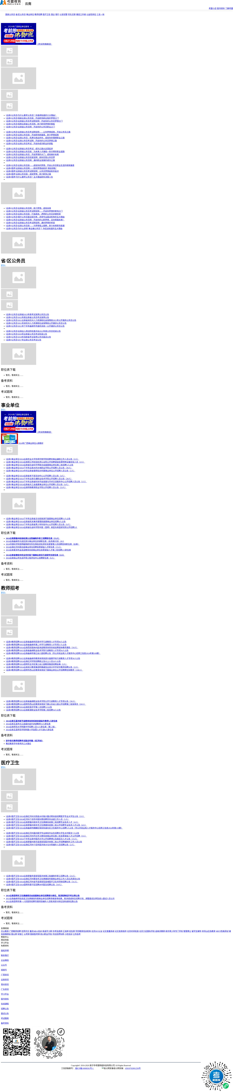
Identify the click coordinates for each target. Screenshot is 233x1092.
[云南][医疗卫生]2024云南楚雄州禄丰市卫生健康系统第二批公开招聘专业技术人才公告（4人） (46, 825)
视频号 (4, 970)
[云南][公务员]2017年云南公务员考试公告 (23, 340)
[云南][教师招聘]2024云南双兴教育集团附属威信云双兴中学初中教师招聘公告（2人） (42, 667)
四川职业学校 (46, 934)
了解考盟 (229, 8)
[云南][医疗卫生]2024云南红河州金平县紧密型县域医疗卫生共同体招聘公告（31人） (42, 882)
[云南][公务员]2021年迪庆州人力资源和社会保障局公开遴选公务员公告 (36, 323)
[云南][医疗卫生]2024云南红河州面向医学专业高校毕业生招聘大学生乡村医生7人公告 (42, 833)
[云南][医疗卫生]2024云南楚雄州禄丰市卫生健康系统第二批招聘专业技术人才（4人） (42, 822)
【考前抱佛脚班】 (44, 44)
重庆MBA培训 (36, 931)
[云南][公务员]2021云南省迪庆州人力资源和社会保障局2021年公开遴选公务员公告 (41, 320)
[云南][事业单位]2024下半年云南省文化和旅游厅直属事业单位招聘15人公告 (38, 519)
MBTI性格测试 (222, 931)
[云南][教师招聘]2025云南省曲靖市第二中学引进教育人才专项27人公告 (36, 645)
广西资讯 (5, 975)
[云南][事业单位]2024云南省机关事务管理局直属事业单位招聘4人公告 (36, 522)
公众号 (4, 965)
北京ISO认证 (96, 931)
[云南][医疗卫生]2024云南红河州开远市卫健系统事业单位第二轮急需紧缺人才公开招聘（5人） (46, 836)
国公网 (14, 934)
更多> (3, 265)
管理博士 (187, 931)
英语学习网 (47, 931)
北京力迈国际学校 (147, 931)
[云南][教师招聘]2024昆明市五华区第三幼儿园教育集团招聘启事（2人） (36, 664)
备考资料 (5, 1023)
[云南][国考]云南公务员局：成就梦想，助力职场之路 (28, 174)
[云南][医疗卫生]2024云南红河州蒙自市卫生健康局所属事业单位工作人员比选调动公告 (43, 879)
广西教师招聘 (15, 931)
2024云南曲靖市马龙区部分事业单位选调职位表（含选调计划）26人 (35, 541)
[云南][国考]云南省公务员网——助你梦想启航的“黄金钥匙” (31, 168)
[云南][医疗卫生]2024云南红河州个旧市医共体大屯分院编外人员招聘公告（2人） (40, 845)
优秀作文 (25, 931)
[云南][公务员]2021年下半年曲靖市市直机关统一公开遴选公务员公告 (35, 326)
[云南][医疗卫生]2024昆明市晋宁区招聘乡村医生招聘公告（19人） (34, 885)
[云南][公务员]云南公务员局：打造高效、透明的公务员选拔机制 (33, 214)
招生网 (72, 931)
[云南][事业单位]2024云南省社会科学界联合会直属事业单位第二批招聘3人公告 (39, 465)
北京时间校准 (133, 931)
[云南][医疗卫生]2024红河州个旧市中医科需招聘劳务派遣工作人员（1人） (37, 819)
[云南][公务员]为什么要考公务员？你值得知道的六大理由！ (31, 115)
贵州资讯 (5, 984)
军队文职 (72, 14)
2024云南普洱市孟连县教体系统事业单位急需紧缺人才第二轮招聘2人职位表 (38, 550)
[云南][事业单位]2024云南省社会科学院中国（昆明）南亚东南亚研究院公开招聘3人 (41, 527)
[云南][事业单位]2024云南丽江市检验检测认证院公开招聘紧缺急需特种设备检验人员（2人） (45, 462)
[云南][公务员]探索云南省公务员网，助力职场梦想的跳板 (30, 124)
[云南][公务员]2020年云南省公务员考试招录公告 (26, 334)
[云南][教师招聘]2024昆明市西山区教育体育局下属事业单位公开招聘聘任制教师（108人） (44, 670)
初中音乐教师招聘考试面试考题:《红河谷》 (24, 741)
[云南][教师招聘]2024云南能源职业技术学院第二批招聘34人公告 (33, 710)
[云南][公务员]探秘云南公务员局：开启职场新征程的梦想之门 (32, 118)
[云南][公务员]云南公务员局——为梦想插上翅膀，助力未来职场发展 (35, 226)
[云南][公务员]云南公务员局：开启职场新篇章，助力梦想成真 (32, 135)
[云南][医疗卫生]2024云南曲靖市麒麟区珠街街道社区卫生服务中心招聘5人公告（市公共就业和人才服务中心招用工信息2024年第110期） (64, 828)
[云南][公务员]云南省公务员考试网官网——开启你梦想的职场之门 (34, 211)
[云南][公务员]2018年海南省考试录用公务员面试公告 (28, 337)
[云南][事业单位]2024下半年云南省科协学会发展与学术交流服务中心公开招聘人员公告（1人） (46, 482)
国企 (53, 14)
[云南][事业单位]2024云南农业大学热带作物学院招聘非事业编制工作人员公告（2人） (42, 459)
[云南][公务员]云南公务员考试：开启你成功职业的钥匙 (29, 144)
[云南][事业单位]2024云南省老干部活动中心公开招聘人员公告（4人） (36, 476)
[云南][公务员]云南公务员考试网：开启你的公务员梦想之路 (31, 141)
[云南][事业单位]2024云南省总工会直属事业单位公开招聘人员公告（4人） (37, 484)
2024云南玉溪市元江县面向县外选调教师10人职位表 (28, 724)
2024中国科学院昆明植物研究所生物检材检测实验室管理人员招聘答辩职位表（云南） (43, 544)
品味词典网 (160, 931)
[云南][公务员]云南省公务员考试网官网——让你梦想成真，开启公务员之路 (38, 132)
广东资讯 (5, 989)
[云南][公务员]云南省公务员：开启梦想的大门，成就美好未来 (32, 154)
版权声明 (5, 951)
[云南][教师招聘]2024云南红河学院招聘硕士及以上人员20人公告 (33, 661)
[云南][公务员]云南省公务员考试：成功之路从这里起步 (29, 149)
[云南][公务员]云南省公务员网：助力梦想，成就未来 (28, 208)
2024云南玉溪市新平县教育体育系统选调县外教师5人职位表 (31, 721)
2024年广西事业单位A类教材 (30, 443)
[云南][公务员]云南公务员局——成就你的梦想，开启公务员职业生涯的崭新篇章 (40, 165)
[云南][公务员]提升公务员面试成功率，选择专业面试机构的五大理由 (35, 217)
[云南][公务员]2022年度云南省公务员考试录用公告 (27, 317)
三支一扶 (100, 14)
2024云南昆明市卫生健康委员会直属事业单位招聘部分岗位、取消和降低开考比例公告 (43, 896)
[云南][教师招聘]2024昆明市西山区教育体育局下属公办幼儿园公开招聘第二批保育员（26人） (46, 704)
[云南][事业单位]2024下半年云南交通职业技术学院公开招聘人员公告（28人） (39, 479)
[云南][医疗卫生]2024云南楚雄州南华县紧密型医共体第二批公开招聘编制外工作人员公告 (44, 842)
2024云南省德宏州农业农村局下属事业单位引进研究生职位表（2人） (35, 555)
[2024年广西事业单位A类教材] (9, 443)
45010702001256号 (133, 1068)
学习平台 (5, 994)
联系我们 (5, 955)
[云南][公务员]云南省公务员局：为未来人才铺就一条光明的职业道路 (35, 152)
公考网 (27, 934)
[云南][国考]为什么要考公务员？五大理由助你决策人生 (29, 177)
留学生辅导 (196, 931)
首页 (3, 14)
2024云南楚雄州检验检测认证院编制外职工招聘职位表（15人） (33, 538)
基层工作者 (81, 14)
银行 (57, 14)
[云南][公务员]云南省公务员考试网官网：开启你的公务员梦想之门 (34, 121)
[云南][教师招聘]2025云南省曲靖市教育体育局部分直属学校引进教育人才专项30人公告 (43, 658)
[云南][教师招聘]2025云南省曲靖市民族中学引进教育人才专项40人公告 (36, 642)
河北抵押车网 (58, 934)
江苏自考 (77, 934)
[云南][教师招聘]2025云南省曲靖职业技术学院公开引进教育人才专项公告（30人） (41, 701)
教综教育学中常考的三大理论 (18, 744)
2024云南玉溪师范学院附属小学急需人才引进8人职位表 (29, 730)
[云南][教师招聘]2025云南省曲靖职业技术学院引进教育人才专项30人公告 (37, 650)
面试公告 (5, 1013)
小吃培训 (68, 934)
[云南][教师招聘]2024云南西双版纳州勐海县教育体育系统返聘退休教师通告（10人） (42, 648)
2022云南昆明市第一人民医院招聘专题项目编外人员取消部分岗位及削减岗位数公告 (42, 901)
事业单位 (30, 14)
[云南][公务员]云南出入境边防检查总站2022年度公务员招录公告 (33, 331)
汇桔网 (66, 931)
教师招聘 (38, 14)
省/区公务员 (21, 14)
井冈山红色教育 (208, 931)
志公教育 (5, 931)
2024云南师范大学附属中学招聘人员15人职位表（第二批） (31, 727)
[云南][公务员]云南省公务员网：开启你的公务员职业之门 (30, 127)
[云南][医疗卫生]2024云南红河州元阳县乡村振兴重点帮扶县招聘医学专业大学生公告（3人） (45, 816)
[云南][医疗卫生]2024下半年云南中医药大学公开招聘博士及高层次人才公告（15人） (42, 839)
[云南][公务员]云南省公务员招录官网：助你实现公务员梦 (30, 157)
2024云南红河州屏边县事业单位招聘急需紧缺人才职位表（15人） (34, 547)
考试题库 (5, 1018)
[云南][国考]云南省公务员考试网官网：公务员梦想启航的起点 (32, 171)
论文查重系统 (108, 931)
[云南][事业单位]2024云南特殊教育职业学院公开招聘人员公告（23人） (36, 487)
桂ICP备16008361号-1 (84, 1068)
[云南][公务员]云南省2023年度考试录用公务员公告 (27, 314)
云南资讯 (5, 980)
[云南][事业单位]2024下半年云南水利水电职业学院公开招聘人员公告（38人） (39, 468)
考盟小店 (212, 8)
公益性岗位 (91, 14)
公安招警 (63, 14)
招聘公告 (5, 1009)
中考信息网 (57, 931)
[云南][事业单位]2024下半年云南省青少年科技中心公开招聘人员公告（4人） (38, 524)
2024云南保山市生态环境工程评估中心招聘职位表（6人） (30, 558)
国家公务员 (10, 14)
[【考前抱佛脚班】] (18, 44)
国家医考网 (35, 934)
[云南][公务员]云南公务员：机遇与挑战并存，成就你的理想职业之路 (35, 138)
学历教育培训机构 (83, 931)
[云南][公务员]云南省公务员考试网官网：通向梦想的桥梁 (30, 223)
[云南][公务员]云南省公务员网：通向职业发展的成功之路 (30, 160)
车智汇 (20, 934)
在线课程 (5, 1004)
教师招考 (10, 588)
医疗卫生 (46, 14)
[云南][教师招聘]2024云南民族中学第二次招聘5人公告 (29, 707)
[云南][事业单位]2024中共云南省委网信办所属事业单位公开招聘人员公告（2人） (40, 471)
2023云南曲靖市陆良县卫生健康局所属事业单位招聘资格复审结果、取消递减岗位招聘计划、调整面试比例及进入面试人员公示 (60, 899)
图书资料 (221, 8)
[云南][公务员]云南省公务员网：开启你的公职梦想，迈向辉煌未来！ (35, 220)
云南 (28, 4)
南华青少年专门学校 (174, 931)
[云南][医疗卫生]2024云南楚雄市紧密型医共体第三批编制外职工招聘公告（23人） (41, 876)
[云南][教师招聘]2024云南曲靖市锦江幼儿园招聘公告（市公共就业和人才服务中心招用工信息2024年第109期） (53, 653)
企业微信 (5, 960)
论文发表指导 (121, 931)
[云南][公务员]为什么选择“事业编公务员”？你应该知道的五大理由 (34, 229)
